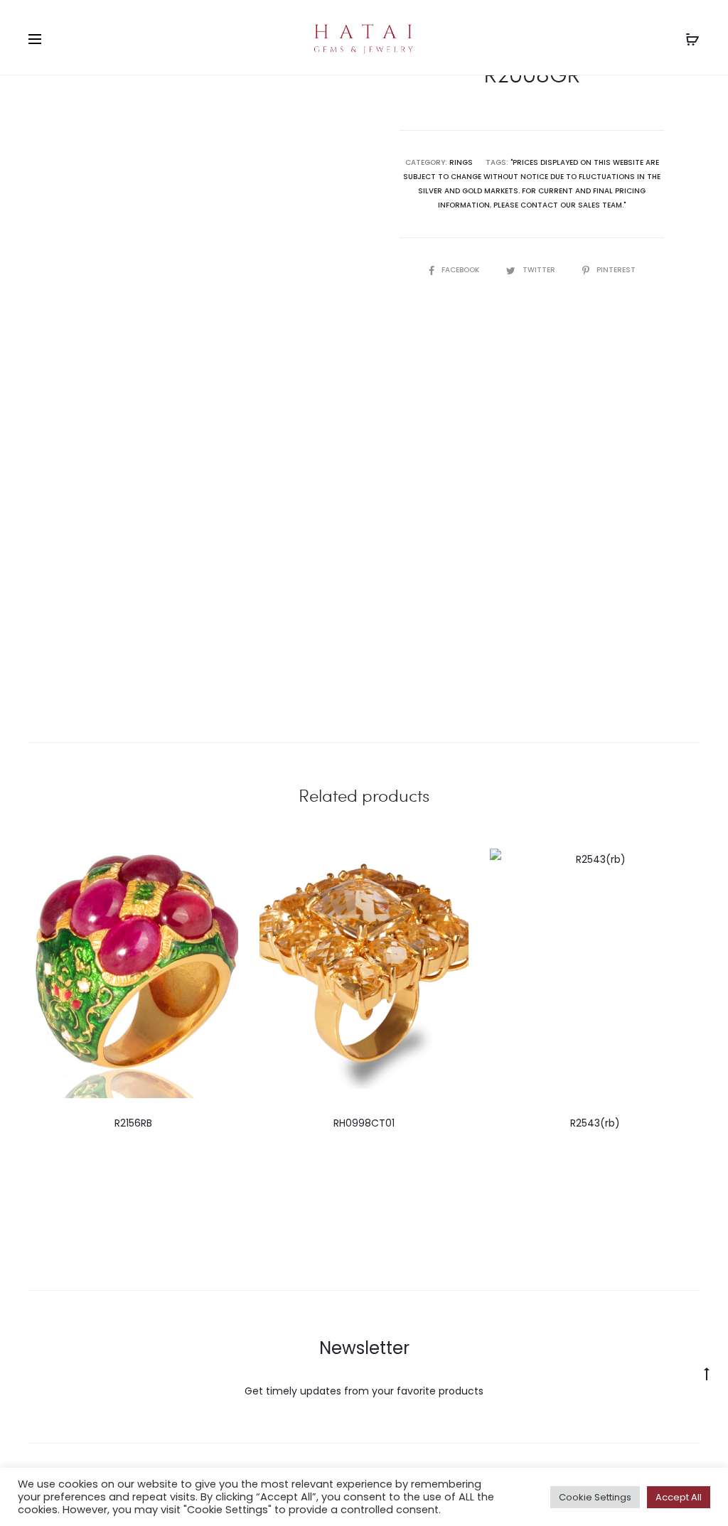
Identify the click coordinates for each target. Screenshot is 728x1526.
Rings (461, 162)
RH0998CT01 (364, 1123)
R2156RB (133, 1123)
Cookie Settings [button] (595, 1497)
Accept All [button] (678, 1497)
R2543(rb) (595, 1123)
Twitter (540, 269)
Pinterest (616, 269)
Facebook (461, 269)
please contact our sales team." (559, 205)
